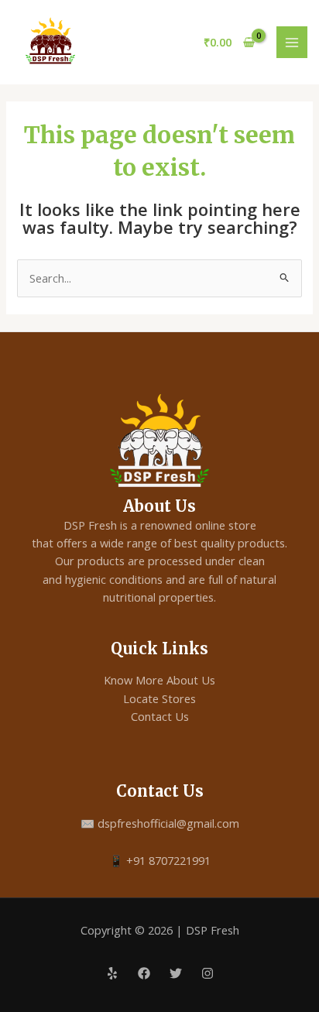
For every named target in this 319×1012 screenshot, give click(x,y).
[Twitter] (176, 973)
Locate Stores (159, 698)
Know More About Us (159, 680)
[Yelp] (112, 973)
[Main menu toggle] (291, 41)
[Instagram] (207, 973)
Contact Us (160, 716)
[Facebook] (144, 973)
